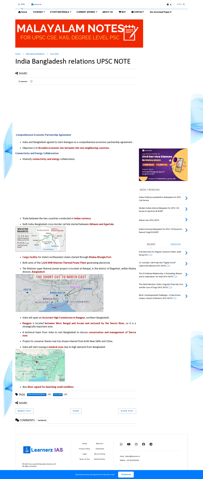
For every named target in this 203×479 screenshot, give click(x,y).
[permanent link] (31, 81)
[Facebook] (143, 444)
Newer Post (24, 411)
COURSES (38, 12)
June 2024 (54, 54)
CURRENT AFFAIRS (86, 12)
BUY (123, 12)
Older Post (127, 411)
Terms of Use (85, 459)
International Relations (35, 54)
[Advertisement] (40, 107)
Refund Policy (99, 459)
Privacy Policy (84, 449)
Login (84, 454)
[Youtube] (128, 444)
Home (24, 12)
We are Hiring (99, 454)
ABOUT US (107, 12)
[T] (151, 444)
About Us (99, 444)
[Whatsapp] (121, 444)
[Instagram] (136, 444)
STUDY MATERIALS (59, 12)
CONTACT (138, 12)
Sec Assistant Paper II (160, 12)
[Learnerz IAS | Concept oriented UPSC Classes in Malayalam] (36, 6)
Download (126, 474)
